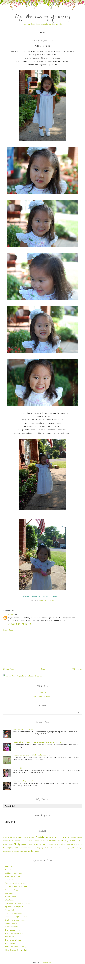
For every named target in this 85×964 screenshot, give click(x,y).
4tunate (8, 870)
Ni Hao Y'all (9, 910)
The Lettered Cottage (14, 933)
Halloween (44, 841)
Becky (10, 614)
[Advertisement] (42, 649)
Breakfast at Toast (12, 876)
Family (11, 841)
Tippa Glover (10, 943)
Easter (6, 841)
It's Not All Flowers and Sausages (18, 886)
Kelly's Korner (10, 896)
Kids (72, 840)
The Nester (9, 937)
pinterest (57, 597)
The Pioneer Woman (13, 940)
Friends (17, 841)
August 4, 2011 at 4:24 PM (19, 624)
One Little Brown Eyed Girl (15, 913)
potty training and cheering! (23, 729)
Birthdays (17, 837)
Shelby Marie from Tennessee (16, 920)
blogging (69, 848)
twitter (46, 597)
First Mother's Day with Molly (24, 781)
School (60, 844)
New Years (35, 844)
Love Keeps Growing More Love (17, 903)
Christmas (42, 837)
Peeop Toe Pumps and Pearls (16, 917)
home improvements (23, 851)
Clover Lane (9, 880)
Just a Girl (9, 893)
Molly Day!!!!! (18, 768)
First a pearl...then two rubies (16, 883)
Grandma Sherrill (33, 841)
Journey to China (57, 840)
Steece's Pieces (11, 927)
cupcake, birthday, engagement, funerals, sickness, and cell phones (37, 742)
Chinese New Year (29, 837)
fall (73, 847)
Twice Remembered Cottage (16, 947)
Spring (11, 848)
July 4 (67, 841)
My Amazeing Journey (42, 17)
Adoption (7, 837)
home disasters (8, 851)
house (36, 851)
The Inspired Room (12, 930)
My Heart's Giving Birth (14, 906)
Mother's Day (26, 844)
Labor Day (78, 841)
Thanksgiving (38, 848)
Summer (17, 848)
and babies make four (13, 873)
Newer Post (8, 669)
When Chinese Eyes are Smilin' (17, 950)
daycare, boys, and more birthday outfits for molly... (32, 755)
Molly (17, 844)
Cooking (73, 838)
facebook (36, 597)
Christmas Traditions (59, 837)
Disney (79, 838)
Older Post (77, 669)
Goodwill (23, 841)
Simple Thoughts (11, 923)
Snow (73, 844)
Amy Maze (42, 692)
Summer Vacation (27, 848)
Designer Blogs (47, 962)
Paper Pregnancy (48, 844)
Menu (43, 33)
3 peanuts (9, 866)
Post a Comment (9, 630)
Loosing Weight (8, 844)
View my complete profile (43, 696)
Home (43, 669)
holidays (79, 848)
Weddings (54, 848)
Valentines (47, 848)
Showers (67, 844)
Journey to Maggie (12, 890)
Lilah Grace (9, 900)
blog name (62, 848)
